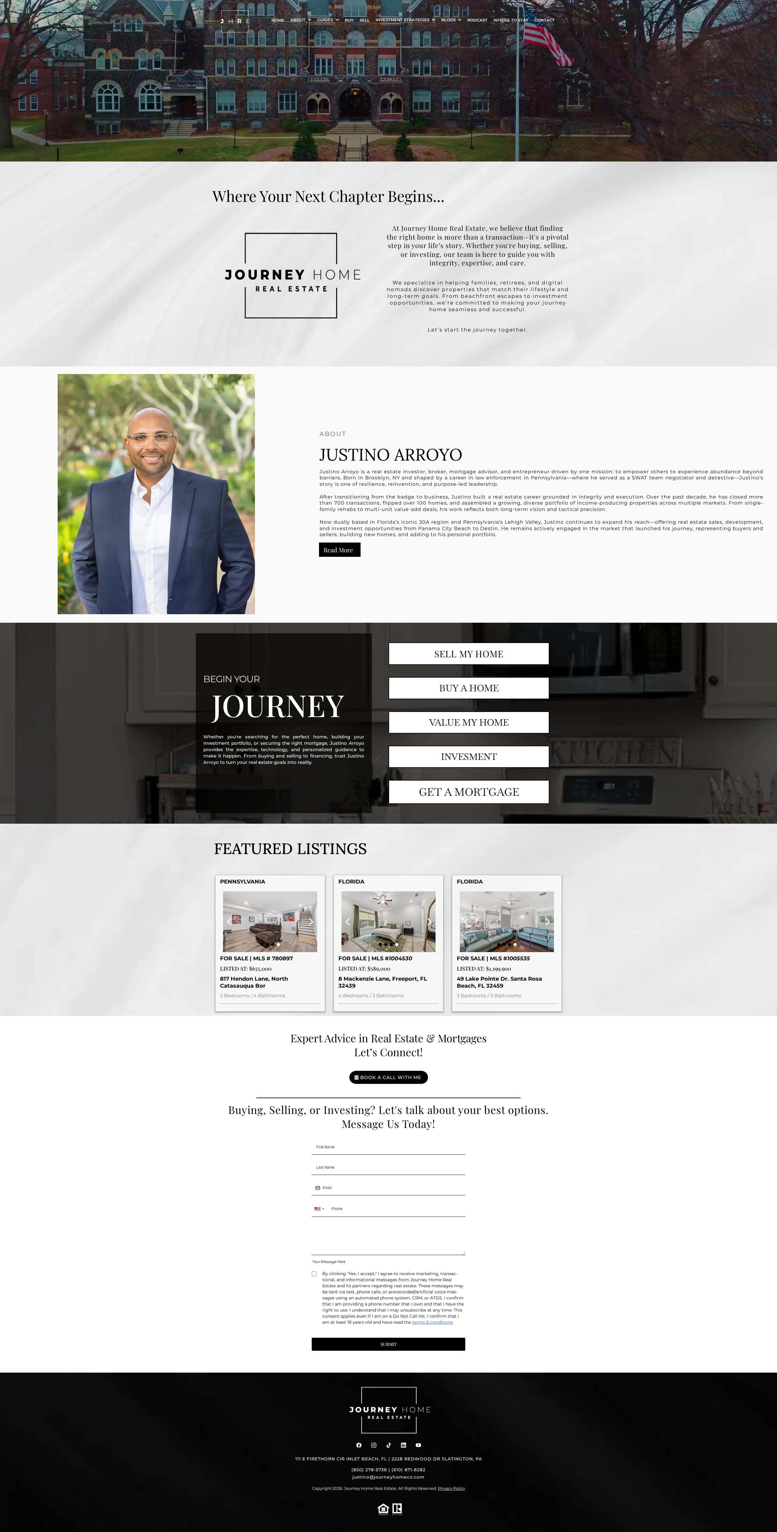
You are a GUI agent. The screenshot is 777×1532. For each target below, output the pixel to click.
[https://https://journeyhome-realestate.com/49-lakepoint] (507, 921)
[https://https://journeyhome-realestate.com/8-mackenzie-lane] (388, 921)
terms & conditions (432, 1322)
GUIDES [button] (325, 19)
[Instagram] (373, 1445)
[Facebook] (358, 1445)
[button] (433, 19)
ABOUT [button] (298, 19)
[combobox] (319, 1209)
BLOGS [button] (449, 19)
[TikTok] (388, 1445)
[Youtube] (418, 1445)
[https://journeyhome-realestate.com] (235, 21)
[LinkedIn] (403, 1445)
